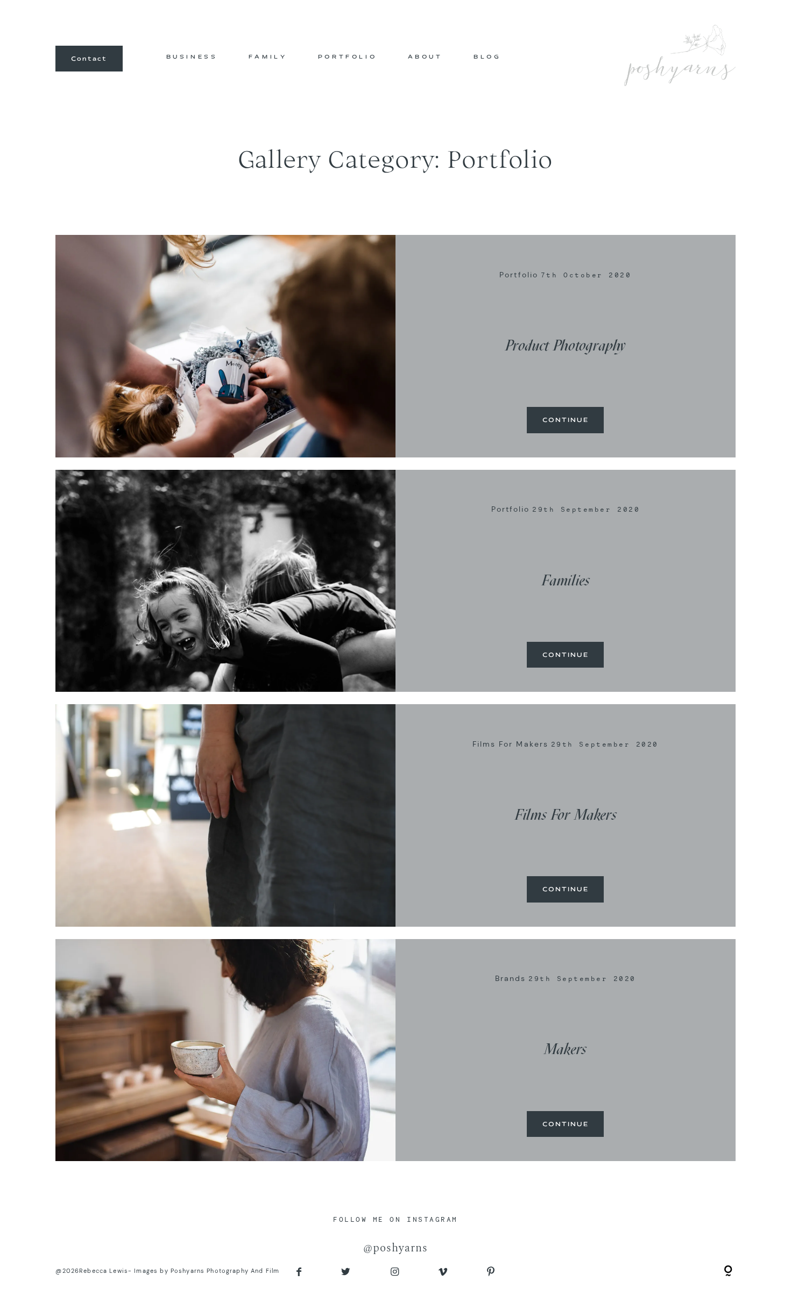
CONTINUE (565, 420)
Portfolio (518, 275)
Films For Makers (510, 744)
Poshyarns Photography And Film (225, 1271)
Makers (565, 1049)
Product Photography (565, 345)
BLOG (487, 57)
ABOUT (425, 57)
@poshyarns (395, 1248)
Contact (89, 58)
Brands (510, 978)
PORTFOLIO (347, 57)
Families (565, 580)
